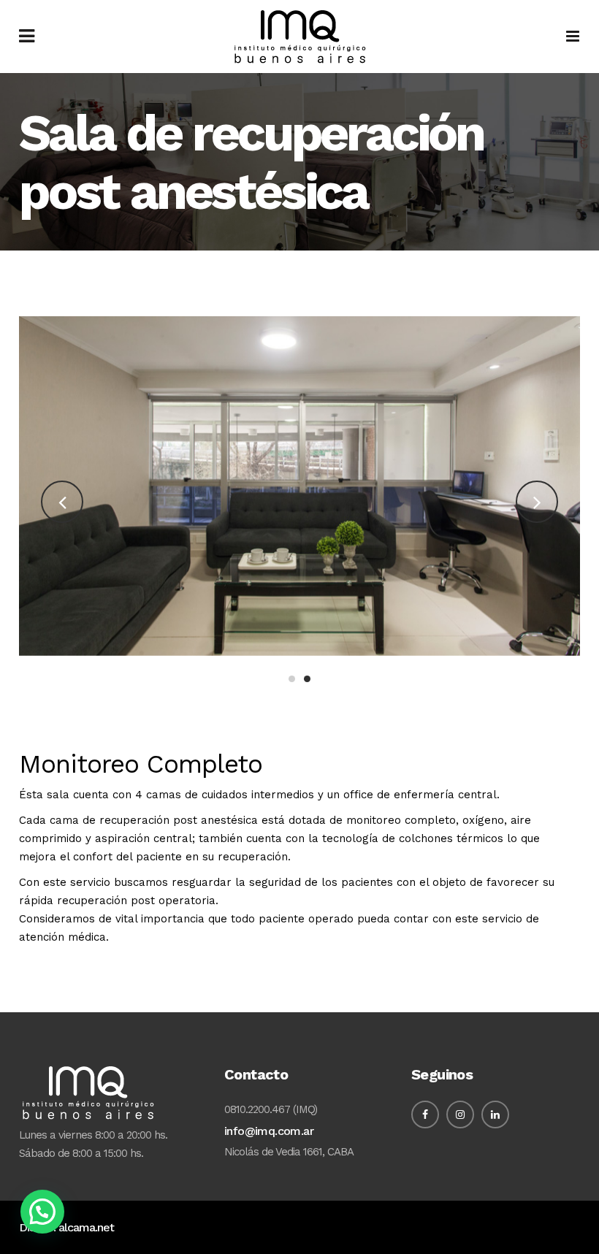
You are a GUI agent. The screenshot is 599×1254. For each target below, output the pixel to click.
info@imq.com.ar (268, 1131)
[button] (42, 1212)
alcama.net (86, 1227)
